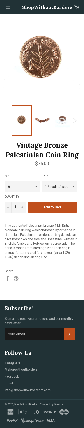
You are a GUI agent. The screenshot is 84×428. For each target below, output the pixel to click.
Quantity (12, 196)
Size (8, 176)
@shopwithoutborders (21, 369)
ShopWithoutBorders (42, 7)
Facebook (12, 376)
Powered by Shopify (51, 404)
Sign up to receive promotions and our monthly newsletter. (39, 321)
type (45, 176)
